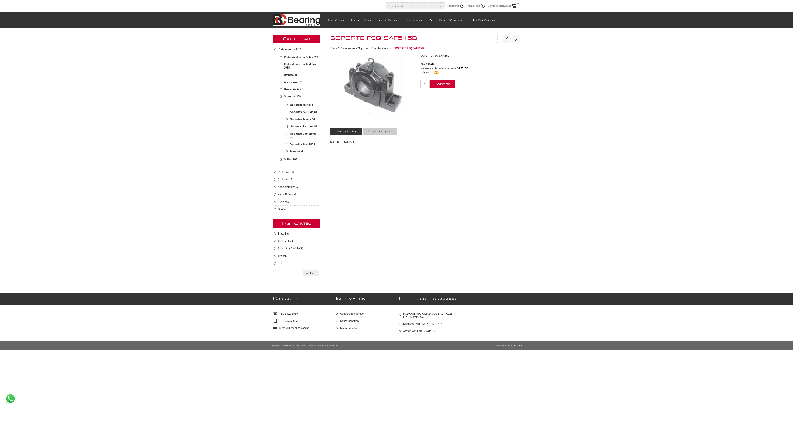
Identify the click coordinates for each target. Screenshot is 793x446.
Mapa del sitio (348, 328)
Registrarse (453, 6)
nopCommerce (515, 345)
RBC (280, 263)
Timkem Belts (286, 241)
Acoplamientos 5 (288, 187)
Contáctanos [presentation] (380, 131)
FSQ (436, 72)
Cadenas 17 (285, 179)
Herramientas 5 (293, 89)
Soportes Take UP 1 (302, 144)
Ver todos (311, 273)
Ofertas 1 (283, 209)
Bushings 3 (284, 201)
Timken (282, 255)
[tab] (346, 131)
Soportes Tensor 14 (302, 119)
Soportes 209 (292, 96)
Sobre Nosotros (349, 321)
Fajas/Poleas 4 (287, 194)
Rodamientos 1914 (289, 49)
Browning (283, 233)
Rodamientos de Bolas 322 (301, 57)
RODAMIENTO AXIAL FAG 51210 (423, 324)
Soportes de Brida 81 (303, 112)
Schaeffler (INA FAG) (290, 248)
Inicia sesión (473, 6)
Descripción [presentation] (346, 131)
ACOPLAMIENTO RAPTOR (420, 331)
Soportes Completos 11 (303, 135)
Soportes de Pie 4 (301, 104)
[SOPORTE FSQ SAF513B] (507, 39)
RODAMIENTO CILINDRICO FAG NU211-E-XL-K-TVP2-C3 (428, 315)
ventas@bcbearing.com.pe (294, 328)
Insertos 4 (296, 151)
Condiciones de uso (352, 313)
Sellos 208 (290, 159)
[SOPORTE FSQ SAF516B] (516, 39)
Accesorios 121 (293, 82)
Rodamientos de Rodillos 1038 (300, 66)
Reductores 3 (286, 172)
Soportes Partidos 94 (303, 126)
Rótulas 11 (290, 74)
